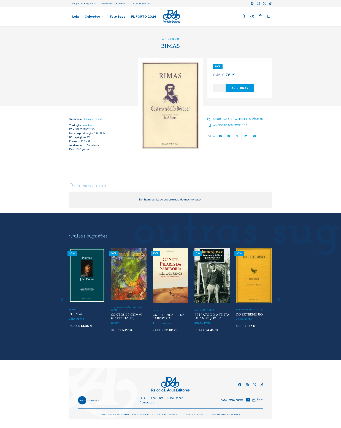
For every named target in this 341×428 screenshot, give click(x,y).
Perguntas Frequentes (84, 3)
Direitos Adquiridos (140, 3)
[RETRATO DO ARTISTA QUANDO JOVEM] (212, 250)
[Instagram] (258, 3)
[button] (243, 16)
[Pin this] (254, 136)
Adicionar (239, 88)
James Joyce (202, 323)
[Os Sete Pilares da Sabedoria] (170, 250)
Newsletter (175, 398)
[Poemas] (87, 250)
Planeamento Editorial (113, 3)
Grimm (115, 323)
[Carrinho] (260, 16)
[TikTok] (270, 3)
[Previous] (62, 299)
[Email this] (220, 136)
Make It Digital (233, 414)
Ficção (127, 307)
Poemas (76, 314)
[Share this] (228, 136)
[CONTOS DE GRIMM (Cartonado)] (129, 250)
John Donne (76, 318)
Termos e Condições (194, 414)
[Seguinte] (279, 299)
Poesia (98, 119)
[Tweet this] (237, 136)
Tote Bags (156, 398)
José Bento (88, 125)
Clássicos (88, 119)
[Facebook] (252, 3)
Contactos (147, 402)
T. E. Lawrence (162, 323)
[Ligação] (171, 16)
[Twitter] (264, 3)
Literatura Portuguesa (249, 310)
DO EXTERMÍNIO (249, 314)
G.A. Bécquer (170, 38)
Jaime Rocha (244, 319)
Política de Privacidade (166, 414)
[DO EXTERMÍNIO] (254, 250)
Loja (142, 398)
